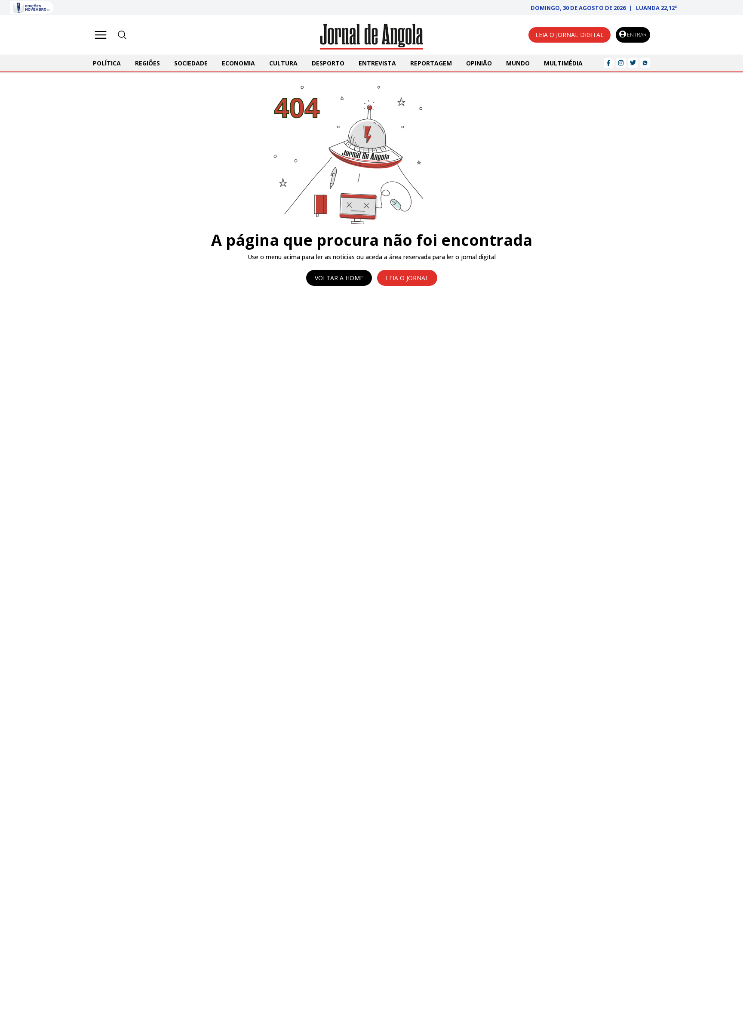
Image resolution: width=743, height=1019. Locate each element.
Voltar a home (339, 278)
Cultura (283, 63)
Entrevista (377, 63)
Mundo (518, 63)
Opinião (479, 63)
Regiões (147, 63)
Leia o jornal (407, 278)
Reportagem (431, 63)
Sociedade (191, 63)
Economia (238, 63)
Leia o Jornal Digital (569, 35)
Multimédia (563, 63)
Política (107, 63)
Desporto (328, 63)
